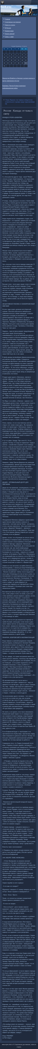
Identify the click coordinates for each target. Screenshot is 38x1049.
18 (8, 60)
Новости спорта (10, 25)
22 (22, 60)
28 (18, 63)
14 (18, 57)
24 (4, 63)
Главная (7, 19)
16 (25, 57)
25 (8, 63)
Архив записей (9, 34)
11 (7, 57)
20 (15, 60)
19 (11, 60)
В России (8, 28)
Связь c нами (9, 37)
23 (25, 60)
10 (4, 57)
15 (22, 57)
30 (25, 63)
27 (15, 63)
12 (11, 57)
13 (15, 57)
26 (11, 63)
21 (18, 60)
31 (4, 65)
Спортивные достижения (13, 22)
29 (22, 63)
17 (4, 60)
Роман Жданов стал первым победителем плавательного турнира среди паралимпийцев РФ (20, 102)
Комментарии (9, 31)
